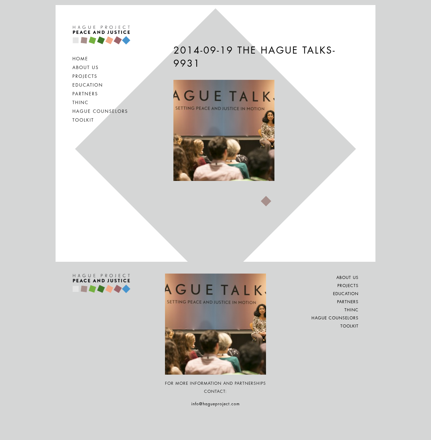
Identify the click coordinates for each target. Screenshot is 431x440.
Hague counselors (100, 111)
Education (87, 85)
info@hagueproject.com (215, 404)
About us (85, 67)
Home (80, 59)
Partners (85, 94)
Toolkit (83, 120)
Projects (84, 76)
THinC (80, 102)
